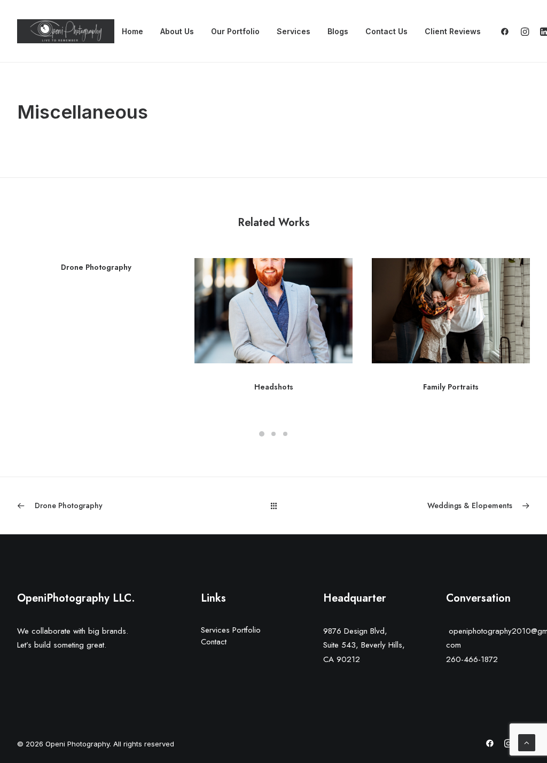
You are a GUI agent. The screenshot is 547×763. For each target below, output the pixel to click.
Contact (213, 642)
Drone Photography (96, 267)
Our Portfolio (235, 31)
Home (132, 31)
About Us (177, 31)
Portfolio (246, 630)
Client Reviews (453, 31)
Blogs (337, 31)
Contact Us (386, 31)
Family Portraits (451, 387)
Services (293, 31)
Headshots (273, 387)
